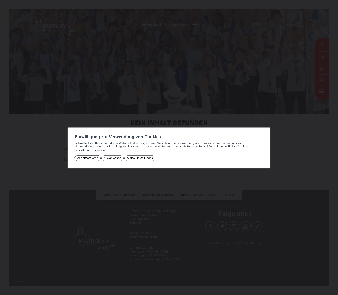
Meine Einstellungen (140, 158)
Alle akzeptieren (87, 158)
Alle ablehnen (112, 158)
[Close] (267, 123)
